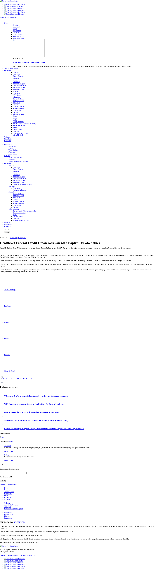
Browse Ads (8, 514)
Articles (15, 25)
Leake (15, 120)
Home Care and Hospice (21, 133)
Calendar (7, 222)
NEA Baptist (17, 95)
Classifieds (7, 224)
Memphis (16, 78)
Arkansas (16, 91)
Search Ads (8, 518)
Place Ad (7, 516)
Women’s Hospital (19, 84)
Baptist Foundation (19, 125)
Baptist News (8, 144)
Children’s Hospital (19, 85)
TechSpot (11, 159)
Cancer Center (17, 129)
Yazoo (15, 118)
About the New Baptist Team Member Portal (29, 62)
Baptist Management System (18, 161)
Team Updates (17, 34)
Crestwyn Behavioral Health (22, 184)
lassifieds (7, 139)
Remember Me (7, 477)
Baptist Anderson (18, 99)
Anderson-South (18, 101)
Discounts (16, 33)
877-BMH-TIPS (19, 522)
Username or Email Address (9, 469)
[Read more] (8, 451)
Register (3, 484)
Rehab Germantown (19, 87)
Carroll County (18, 76)
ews (6, 23)
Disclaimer (3, 555)
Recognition (17, 31)
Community (17, 27)
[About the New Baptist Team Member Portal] (29, 56)
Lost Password (12, 484)
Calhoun (15, 112)
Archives (7, 499)
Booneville (16, 103)
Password (3, 473)
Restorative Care (18, 89)
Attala (15, 116)
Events (15, 29)
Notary (6, 455)
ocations (7, 70)
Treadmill (7, 446)
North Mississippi (19, 108)
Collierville (16, 74)
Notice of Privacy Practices (17, 555)
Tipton (15, 80)
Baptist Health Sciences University (24, 124)
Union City (16, 82)
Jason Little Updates (15, 158)
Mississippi (16, 97)
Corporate (16, 131)
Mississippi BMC (18, 114)
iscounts (7, 141)
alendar (7, 137)
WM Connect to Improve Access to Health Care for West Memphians (34, 404)
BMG (15, 127)
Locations (7, 163)
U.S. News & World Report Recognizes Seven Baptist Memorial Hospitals (36, 396)
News (6, 488)
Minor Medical (18, 135)
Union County (17, 110)
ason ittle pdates (11, 68)
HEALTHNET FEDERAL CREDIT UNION (18, 378)
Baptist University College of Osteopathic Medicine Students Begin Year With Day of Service (44, 429)
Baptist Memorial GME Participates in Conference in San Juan (31, 412)
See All (11, 441)
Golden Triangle (18, 106)
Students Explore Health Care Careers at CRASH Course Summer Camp (36, 420)
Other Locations (18, 122)
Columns (7, 156)
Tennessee (16, 72)
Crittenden (16, 93)
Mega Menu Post (18, 38)
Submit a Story (31, 555)
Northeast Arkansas (19, 190)
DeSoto (15, 104)
